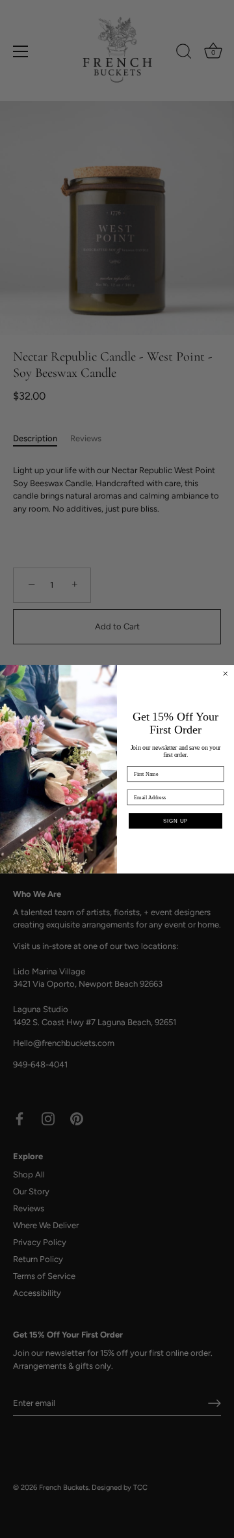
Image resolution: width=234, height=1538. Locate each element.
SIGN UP (175, 820)
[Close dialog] (225, 673)
